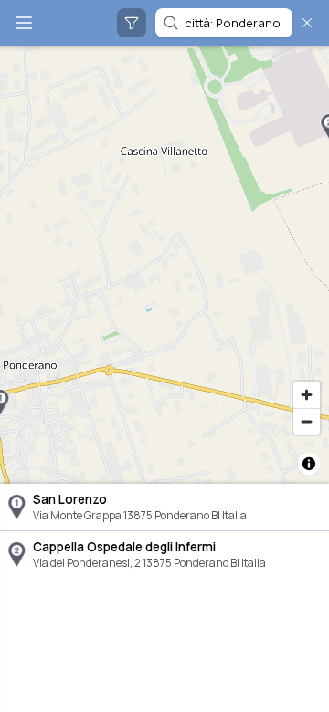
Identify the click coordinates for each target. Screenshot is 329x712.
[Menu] (23, 22)
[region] (164, 265)
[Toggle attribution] (309, 464)
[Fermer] (307, 23)
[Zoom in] (306, 395)
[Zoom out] (306, 421)
